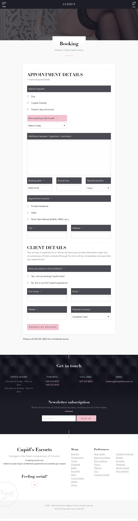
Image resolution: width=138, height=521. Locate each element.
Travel (74, 461)
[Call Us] (134, 4)
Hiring (74, 485)
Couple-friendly (102, 474)
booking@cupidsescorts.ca (119, 381)
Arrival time (63, 180)
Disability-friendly (125, 454)
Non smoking (122, 471)
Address (77, 228)
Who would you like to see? (42, 118)
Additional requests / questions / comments (49, 136)
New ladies (99, 454)
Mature (97, 467)
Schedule (75, 464)
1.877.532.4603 (86, 381)
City (31, 228)
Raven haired (122, 467)
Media (74, 481)
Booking (75, 454)
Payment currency (81, 309)
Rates (74, 467)
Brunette (120, 461)
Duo (96, 471)
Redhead (120, 464)
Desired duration (95, 180)
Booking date (36, 180)
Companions (77, 457)
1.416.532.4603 (52, 381)
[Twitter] (34, 484)
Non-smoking (100, 461)
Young (97, 464)
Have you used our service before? (46, 268)
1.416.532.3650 (52, 384)
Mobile (33, 309)
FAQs (73, 474)
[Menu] (4, 4)
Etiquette (75, 471)
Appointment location (40, 198)
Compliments (77, 478)
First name (34, 291)
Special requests (36, 88)
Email (76, 291)
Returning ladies (102, 457)
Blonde (119, 457)
